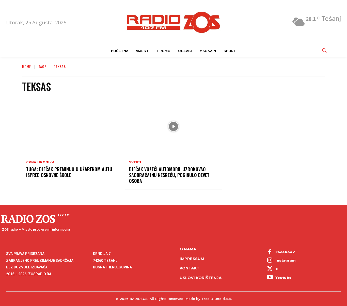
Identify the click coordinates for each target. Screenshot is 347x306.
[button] (324, 51)
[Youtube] (270, 277)
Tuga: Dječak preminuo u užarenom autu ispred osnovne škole (69, 172)
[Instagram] (270, 260)
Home (26, 66)
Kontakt (189, 268)
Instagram (285, 260)
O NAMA (188, 249)
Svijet (135, 162)
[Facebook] (270, 252)
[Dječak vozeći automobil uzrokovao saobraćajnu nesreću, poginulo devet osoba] (173, 127)
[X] (270, 269)
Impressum (192, 258)
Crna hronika (40, 162)
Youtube (283, 278)
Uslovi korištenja (201, 277)
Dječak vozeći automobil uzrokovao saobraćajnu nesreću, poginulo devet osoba (169, 175)
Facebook (285, 252)
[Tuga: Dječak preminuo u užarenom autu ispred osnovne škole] (70, 127)
